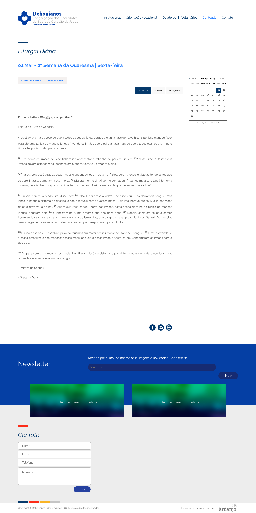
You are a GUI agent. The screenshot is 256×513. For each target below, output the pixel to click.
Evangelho (174, 90)
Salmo (158, 90)
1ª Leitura (143, 90)
